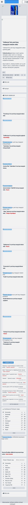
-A (21, 75)
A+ (3, 77)
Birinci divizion (20, 460)
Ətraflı (14, 432)
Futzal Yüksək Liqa (8, 460)
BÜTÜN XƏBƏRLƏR (14, 404)
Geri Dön (9, 77)
